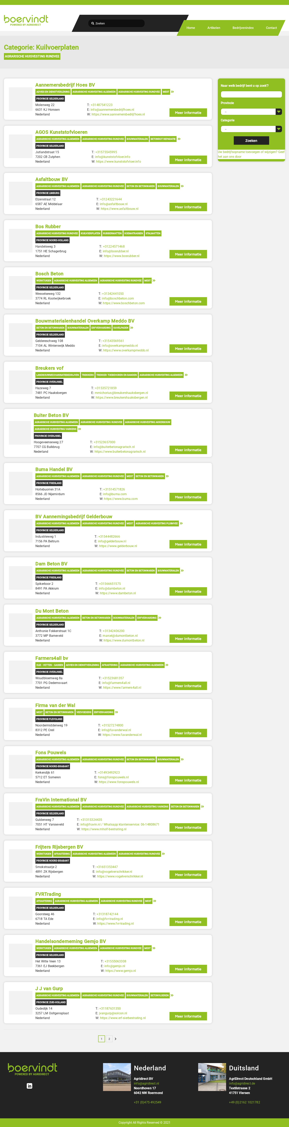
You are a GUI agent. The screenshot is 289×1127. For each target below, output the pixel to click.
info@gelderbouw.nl (112, 541)
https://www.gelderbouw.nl (118, 546)
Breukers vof (49, 368)
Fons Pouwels (50, 752)
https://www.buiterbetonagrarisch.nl (120, 451)
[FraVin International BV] (20, 814)
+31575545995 (106, 152)
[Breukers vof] (20, 382)
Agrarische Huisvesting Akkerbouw (147, 422)
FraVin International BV (61, 800)
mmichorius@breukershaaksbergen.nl (121, 393)
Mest (166, 91)
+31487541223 (101, 105)
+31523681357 (113, 678)
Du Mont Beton (51, 611)
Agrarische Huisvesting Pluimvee (157, 523)
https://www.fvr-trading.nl (115, 923)
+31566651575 (110, 584)
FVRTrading (48, 894)
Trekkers (88, 375)
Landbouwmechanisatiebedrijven (57, 375)
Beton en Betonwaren (141, 186)
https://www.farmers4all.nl (122, 687)
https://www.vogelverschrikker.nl (120, 876)
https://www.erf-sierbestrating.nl (123, 1018)
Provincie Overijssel (49, 382)
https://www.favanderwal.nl (122, 735)
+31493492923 (109, 772)
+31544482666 (109, 536)
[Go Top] (281, 1118)
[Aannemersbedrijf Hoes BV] (20, 99)
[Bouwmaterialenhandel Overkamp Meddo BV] (20, 335)
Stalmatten (153, 233)
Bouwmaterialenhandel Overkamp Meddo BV (84, 321)
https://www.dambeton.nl (118, 593)
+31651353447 (107, 867)
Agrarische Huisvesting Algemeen (94, 91)
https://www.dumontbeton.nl (124, 640)
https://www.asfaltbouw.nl (119, 209)
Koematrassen (133, 233)
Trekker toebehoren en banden (116, 375)
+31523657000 (104, 442)
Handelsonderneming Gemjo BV (70, 941)
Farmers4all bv (51, 658)
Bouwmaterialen (137, 139)
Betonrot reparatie (163, 139)
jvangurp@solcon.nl (113, 1013)
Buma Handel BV (54, 469)
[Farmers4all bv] (20, 672)
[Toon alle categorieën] (172, 91)
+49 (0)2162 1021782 (244, 1102)
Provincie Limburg (47, 193)
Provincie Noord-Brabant (52, 766)
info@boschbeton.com (118, 298)
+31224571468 (114, 246)
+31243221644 (111, 199)
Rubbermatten (112, 233)
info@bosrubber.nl (116, 251)
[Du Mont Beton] (20, 625)
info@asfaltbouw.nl (114, 204)
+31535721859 (106, 388)
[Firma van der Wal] (20, 719)
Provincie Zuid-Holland (51, 1002)
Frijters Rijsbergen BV (59, 847)
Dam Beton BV (51, 564)
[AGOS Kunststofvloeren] (20, 146)
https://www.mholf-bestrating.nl (104, 829)
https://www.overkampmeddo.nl (126, 350)
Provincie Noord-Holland (52, 240)
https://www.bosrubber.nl (122, 256)
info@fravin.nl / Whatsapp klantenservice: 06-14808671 (120, 824)
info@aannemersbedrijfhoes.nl (112, 110)
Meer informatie (188, 113)
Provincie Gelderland (50, 98)
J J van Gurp (49, 988)
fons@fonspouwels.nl (113, 777)
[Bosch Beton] (20, 288)
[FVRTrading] (20, 908)
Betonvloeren (160, 995)
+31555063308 (115, 961)
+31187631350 (110, 1008)
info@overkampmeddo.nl (120, 345)
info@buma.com (115, 494)
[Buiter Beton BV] (20, 433)
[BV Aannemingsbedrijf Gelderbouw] (20, 531)
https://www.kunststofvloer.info (118, 161)
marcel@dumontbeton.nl (120, 636)
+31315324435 (91, 820)
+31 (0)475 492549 (147, 1102)
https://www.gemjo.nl (120, 971)
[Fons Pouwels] (20, 767)
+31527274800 (112, 725)
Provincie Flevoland (49, 719)
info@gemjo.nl (114, 966)
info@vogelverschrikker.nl (114, 872)
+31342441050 (113, 294)
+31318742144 (107, 914)
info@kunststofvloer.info (112, 157)
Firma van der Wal (55, 705)
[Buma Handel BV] (20, 483)
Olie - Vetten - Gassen (49, 665)
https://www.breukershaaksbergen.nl (122, 397)
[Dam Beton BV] (20, 578)
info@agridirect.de (242, 1083)
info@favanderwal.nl (116, 730)
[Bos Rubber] (20, 240)
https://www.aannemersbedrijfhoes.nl (118, 114)
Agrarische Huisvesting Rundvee (32, 56)
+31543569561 (113, 341)
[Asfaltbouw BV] (20, 193)
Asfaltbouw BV (51, 179)
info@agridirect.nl (146, 1083)
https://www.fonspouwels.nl (119, 782)
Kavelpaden (120, 327)
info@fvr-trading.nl (109, 919)
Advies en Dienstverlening (53, 91)
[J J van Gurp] (20, 1003)
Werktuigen (43, 280)
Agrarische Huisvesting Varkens (55, 429)
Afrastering (110, 665)
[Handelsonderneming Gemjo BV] (20, 955)
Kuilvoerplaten (90, 233)
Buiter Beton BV (51, 415)
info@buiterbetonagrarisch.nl (114, 447)
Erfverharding (101, 327)
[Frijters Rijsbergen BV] (20, 861)
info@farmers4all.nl (116, 683)
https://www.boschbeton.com (124, 303)
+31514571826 (114, 489)
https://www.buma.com (120, 499)
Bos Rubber (48, 226)
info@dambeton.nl (112, 588)
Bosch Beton (49, 273)
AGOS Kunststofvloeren (61, 132)
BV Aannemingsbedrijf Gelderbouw (73, 516)
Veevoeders (83, 712)
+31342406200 (113, 631)
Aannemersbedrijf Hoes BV (65, 85)
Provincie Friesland (49, 483)
